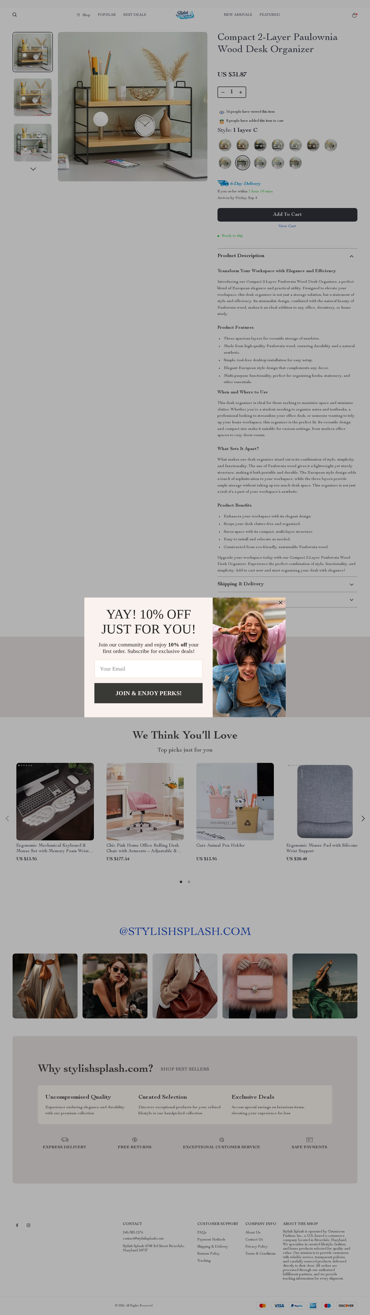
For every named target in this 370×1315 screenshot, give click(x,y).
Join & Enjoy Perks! (149, 693)
